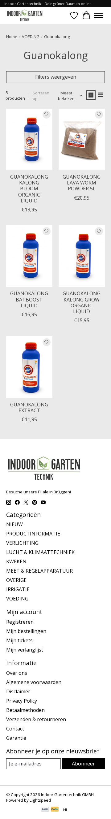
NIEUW (14, 524)
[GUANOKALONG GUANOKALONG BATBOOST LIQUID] (29, 256)
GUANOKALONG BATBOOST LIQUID (29, 299)
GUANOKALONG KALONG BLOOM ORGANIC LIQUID (29, 188)
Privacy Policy (21, 700)
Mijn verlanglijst (24, 649)
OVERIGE (16, 580)
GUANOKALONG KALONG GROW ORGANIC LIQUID (82, 302)
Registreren (20, 621)
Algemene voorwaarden (33, 682)
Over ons (16, 673)
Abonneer (83, 763)
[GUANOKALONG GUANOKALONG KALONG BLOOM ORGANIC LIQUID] (29, 139)
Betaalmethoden (25, 710)
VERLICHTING (22, 543)
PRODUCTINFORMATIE (33, 533)
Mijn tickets (19, 640)
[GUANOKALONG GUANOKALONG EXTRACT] (29, 367)
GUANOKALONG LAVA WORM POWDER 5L (82, 182)
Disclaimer (18, 691)
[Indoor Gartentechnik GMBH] (24, 15)
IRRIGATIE (18, 589)
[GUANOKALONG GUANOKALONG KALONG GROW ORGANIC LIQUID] (82, 256)
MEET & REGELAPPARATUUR (39, 570)
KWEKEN (16, 561)
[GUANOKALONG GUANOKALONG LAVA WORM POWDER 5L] (82, 139)
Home (11, 36)
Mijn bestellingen (26, 631)
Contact (15, 728)
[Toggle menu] (98, 15)
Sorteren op (41, 95)
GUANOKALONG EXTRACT (29, 407)
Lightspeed (40, 800)
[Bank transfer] (45, 810)
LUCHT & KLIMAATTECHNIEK (40, 552)
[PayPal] (55, 810)
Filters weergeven (55, 76)
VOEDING (30, 36)
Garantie (16, 737)
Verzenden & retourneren (36, 719)
